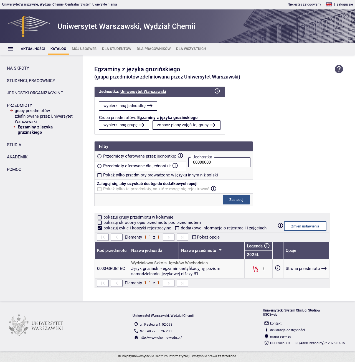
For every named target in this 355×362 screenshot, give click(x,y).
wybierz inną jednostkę (124, 105)
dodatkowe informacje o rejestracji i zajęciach (223, 228)
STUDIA (14, 144)
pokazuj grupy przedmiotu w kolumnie (137, 217)
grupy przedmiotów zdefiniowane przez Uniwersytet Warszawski (44, 116)
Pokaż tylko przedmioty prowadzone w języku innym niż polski (160, 175)
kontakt (276, 323)
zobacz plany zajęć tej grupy (183, 124)
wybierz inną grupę (120, 124)
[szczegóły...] (264, 268)
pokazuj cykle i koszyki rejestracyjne (137, 228)
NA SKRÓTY (18, 68)
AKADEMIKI (18, 157)
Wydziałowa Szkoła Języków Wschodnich (169, 262)
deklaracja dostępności (287, 330)
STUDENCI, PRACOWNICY (31, 80)
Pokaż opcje (208, 237)
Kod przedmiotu (111, 250)
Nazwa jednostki (146, 250)
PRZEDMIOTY (19, 105)
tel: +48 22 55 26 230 (156, 331)
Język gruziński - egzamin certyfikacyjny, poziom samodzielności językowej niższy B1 (175, 271)
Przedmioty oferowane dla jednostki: (137, 165)
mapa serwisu (280, 336)
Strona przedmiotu (303, 268)
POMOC (14, 169)
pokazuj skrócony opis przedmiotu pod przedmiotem (151, 222)
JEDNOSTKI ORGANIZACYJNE (35, 92)
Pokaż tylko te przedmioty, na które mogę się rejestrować (156, 188)
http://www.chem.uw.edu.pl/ (161, 338)
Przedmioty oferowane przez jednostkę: (139, 156)
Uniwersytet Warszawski (143, 91)
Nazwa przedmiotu (199, 250)
